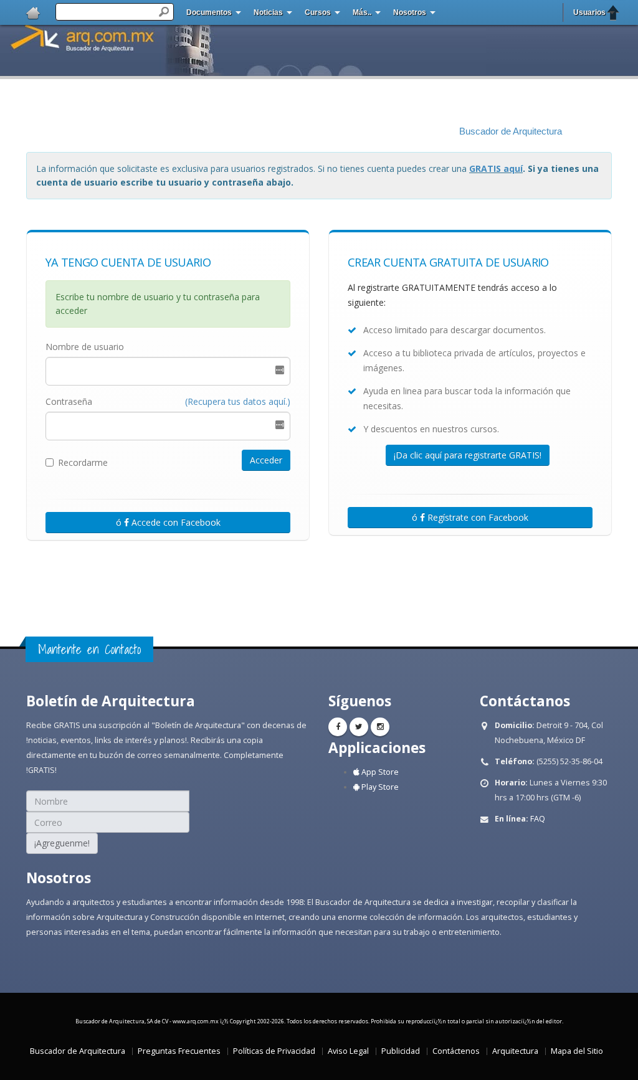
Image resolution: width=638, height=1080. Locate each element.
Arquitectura (515, 1051)
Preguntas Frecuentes (179, 1051)
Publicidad (400, 1051)
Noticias (268, 12)
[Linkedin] (380, 727)
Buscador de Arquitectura (510, 131)
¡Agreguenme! (62, 843)
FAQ (537, 818)
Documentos (209, 12)
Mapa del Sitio (577, 1051)
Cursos (318, 12)
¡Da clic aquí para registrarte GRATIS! (467, 455)
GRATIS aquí (496, 168)
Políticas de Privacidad (274, 1051)
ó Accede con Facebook (168, 522)
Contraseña (68, 401)
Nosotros (409, 12)
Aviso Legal (348, 1051)
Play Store (379, 787)
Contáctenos (456, 1051)
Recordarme (83, 462)
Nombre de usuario (84, 347)
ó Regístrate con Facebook (470, 517)
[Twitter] (359, 727)
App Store (379, 772)
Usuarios (589, 12)
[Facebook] (337, 727)
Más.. (362, 12)
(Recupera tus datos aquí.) (237, 401)
